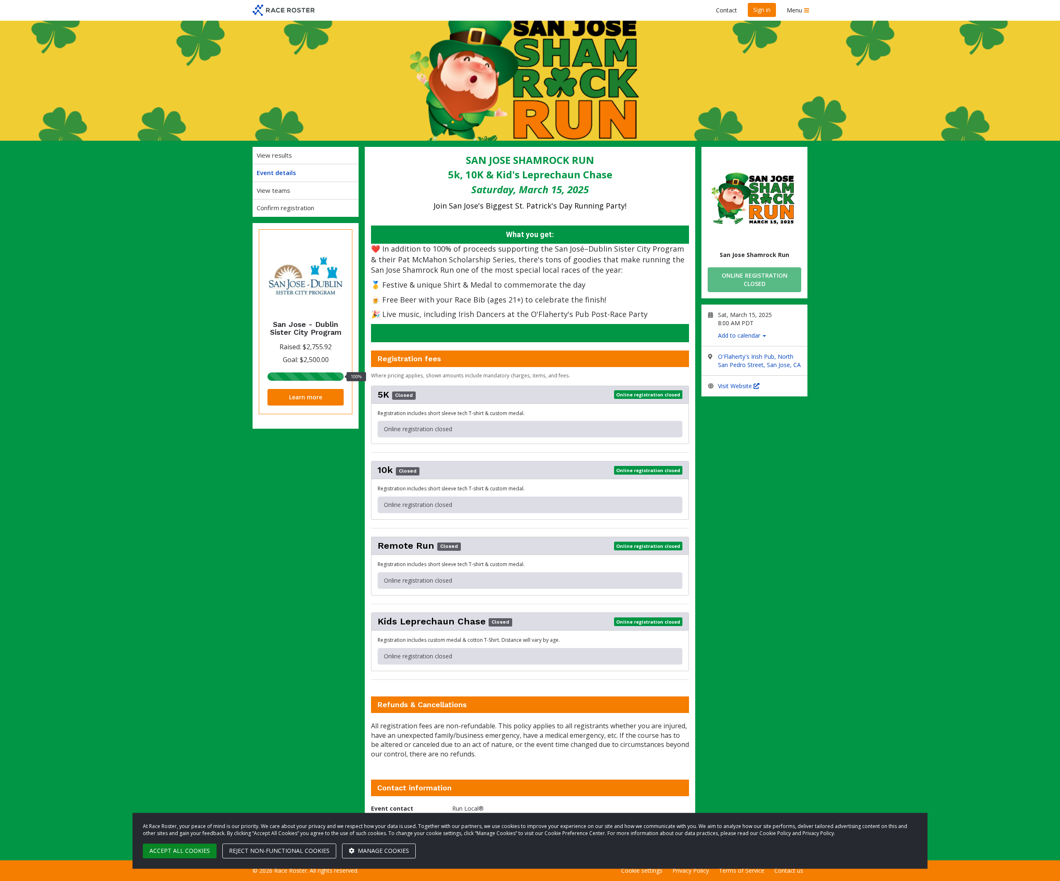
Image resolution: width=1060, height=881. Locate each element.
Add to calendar (740, 335)
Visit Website (736, 386)
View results (274, 155)
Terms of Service (741, 870)
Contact (726, 10)
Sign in (762, 10)
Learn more (305, 397)
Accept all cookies (179, 851)
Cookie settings (641, 870)
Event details (276, 172)
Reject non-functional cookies (279, 851)
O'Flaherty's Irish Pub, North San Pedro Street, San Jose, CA (759, 361)
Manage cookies (382, 851)
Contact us (788, 870)
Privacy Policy (690, 870)
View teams (273, 190)
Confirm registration (285, 208)
